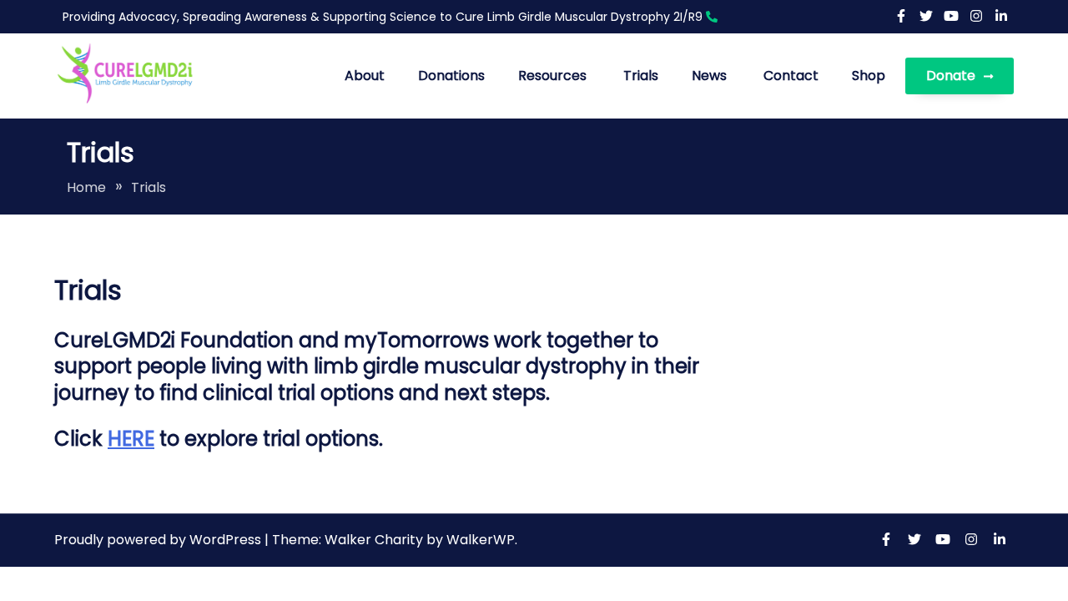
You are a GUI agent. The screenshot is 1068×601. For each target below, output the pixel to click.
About (365, 75)
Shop (868, 75)
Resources (552, 75)
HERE (131, 438)
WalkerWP (480, 539)
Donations (451, 75)
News (709, 75)
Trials (640, 75)
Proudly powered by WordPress (159, 539)
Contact (791, 75)
